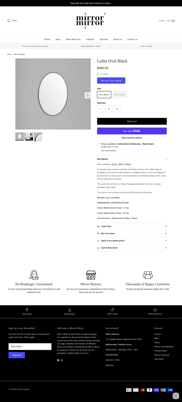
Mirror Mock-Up (73, 39)
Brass (114, 164)
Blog (156, 338)
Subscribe (16, 355)
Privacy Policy (160, 351)
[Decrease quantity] (100, 108)
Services (104, 39)
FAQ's (157, 342)
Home (47, 39)
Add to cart (132, 121)
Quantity (101, 103)
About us (117, 39)
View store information (108, 150)
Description (102, 159)
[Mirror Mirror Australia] (91, 20)
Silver (121, 164)
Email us (109, 365)
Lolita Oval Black (19, 54)
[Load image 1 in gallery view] (53, 94)
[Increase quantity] (117, 108)
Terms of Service (161, 355)
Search (157, 334)
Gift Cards (158, 359)
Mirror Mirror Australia (21, 389)
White (128, 164)
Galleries (90, 39)
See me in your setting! (111, 80)
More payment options (132, 137)
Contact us (132, 39)
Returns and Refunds (163, 346)
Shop (58, 39)
